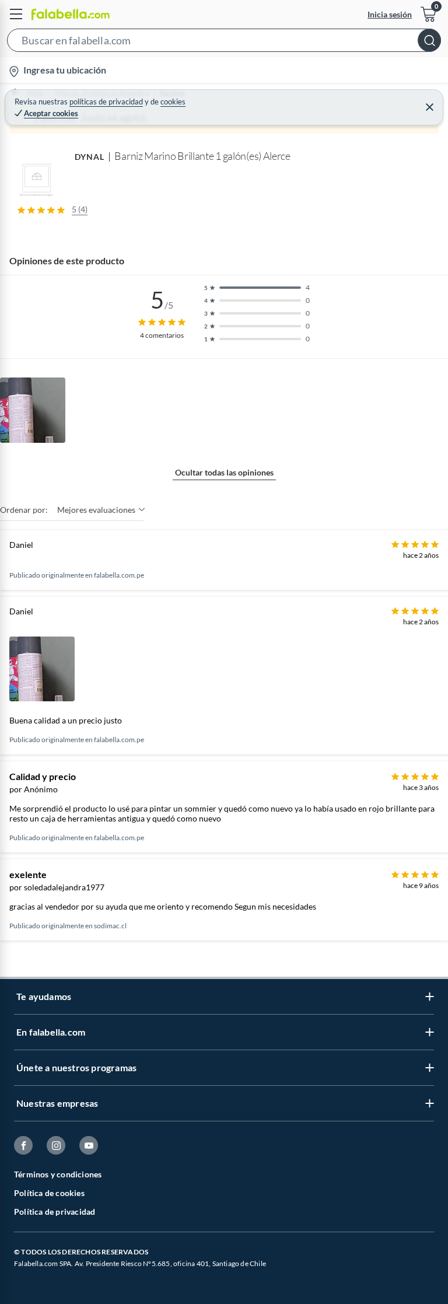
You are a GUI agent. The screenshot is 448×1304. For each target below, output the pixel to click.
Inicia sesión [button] (390, 14)
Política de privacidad (54, 1211)
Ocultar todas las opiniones (224, 472)
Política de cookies (49, 1193)
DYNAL (89, 157)
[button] (224, 43)
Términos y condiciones (58, 1174)
